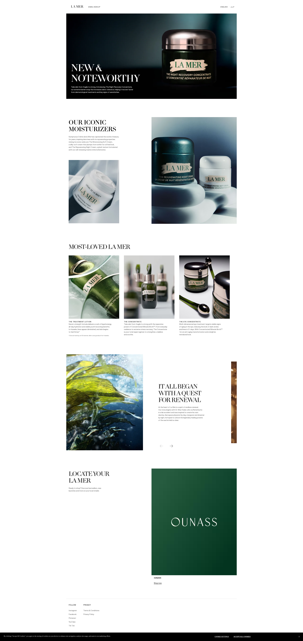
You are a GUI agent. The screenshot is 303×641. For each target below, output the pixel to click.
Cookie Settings (222, 636)
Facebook (72, 614)
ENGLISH (224, 7)
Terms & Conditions (91, 610)
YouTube (72, 621)
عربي (232, 6)
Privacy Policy (88, 614)
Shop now (158, 583)
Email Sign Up (94, 7)
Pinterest (72, 618)
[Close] (299, 636)
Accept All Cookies (242, 636)
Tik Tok (72, 625)
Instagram (73, 610)
